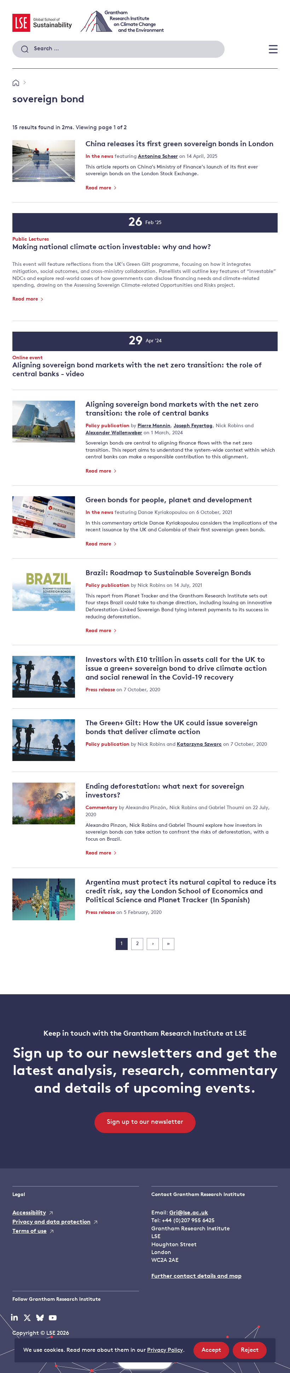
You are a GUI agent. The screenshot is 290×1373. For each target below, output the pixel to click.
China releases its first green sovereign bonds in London (179, 144)
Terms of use (29, 1231)
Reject (254, 1353)
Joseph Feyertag (193, 426)
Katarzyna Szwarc (199, 744)
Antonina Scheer (158, 156)
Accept (215, 1353)
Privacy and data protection (51, 1222)
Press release (101, 690)
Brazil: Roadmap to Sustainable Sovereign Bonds (168, 573)
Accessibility (29, 1213)
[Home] (15, 83)
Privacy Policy (165, 1350)
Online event (27, 358)
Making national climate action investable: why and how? (111, 247)
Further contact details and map (196, 1276)
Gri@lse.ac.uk (188, 1213)
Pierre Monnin (154, 426)
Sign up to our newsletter (145, 1122)
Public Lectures (30, 239)
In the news (100, 156)
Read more (99, 188)
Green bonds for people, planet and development (169, 500)
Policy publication (108, 426)
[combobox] (118, 49)
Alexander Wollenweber (114, 433)
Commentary (102, 808)
